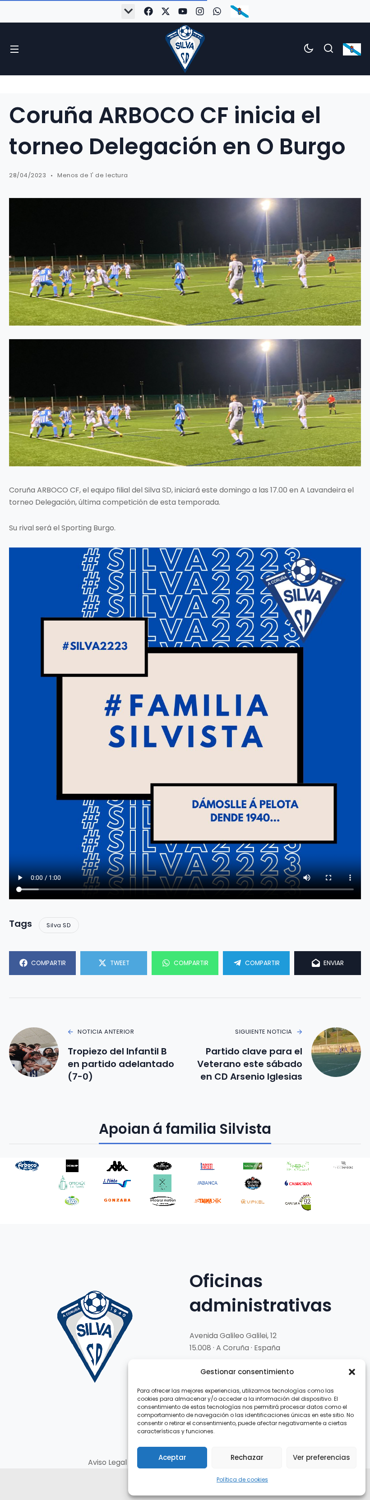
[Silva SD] (184, 49)
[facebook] (148, 11)
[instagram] (199, 11)
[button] (351, 1371)
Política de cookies (242, 1479)
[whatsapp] (217, 11)
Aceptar (172, 1457)
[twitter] (165, 11)
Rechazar (247, 1457)
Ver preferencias (321, 1457)
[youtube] (182, 11)
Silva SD (58, 925)
